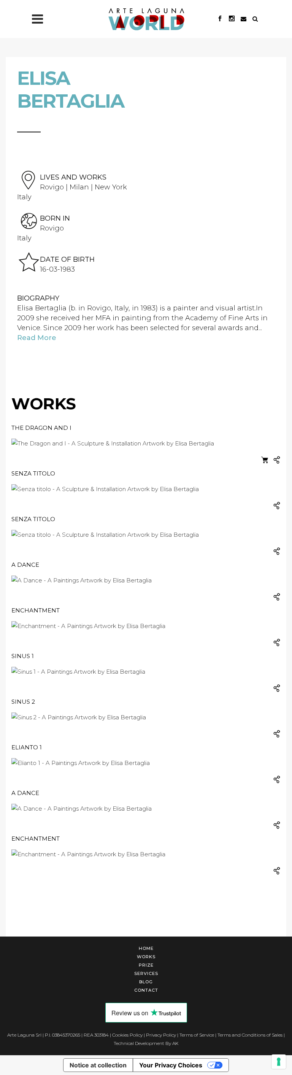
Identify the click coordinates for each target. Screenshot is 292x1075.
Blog (146, 981)
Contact (146, 990)
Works (146, 956)
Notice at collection (98, 1065)
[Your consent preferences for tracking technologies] (278, 1061)
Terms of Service (196, 1035)
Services (146, 973)
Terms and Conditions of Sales (249, 1035)
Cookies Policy (127, 1035)
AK (175, 1043)
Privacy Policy (161, 1035)
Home (146, 948)
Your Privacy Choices (170, 1065)
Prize (146, 965)
